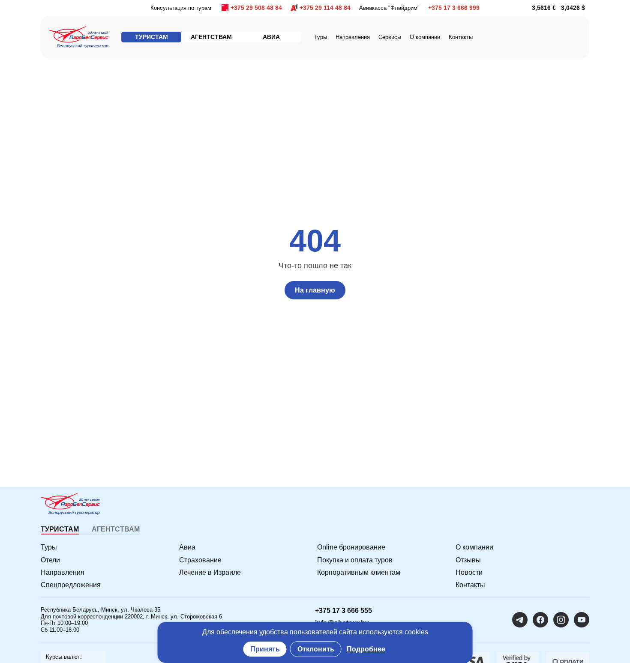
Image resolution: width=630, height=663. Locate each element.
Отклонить (315, 649)
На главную (315, 290)
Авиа (187, 547)
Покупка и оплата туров (355, 560)
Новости (469, 572)
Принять (265, 649)
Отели (50, 560)
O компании (425, 37)
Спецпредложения (71, 584)
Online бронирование (351, 547)
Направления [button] (353, 37)
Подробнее (366, 649)
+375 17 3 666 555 (343, 610)
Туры (320, 37)
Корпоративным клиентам (358, 572)
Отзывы (468, 560)
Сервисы (389, 37)
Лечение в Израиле (210, 572)
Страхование (200, 560)
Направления (62, 572)
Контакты (461, 37)
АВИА (271, 36)
